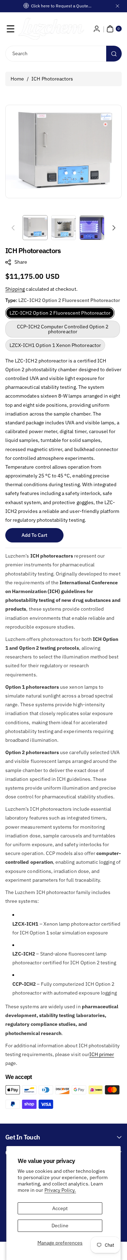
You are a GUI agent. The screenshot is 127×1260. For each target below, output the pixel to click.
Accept (60, 1208)
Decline (60, 1225)
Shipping (15, 289)
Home (17, 79)
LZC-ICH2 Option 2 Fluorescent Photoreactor (60, 313)
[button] (10, 29)
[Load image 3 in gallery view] (91, 227)
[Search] (114, 54)
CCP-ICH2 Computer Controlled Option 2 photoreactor (63, 329)
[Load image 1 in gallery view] (35, 227)
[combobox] (63, 54)
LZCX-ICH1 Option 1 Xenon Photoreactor (55, 345)
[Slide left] (13, 228)
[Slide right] (114, 228)
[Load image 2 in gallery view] (63, 227)
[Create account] (96, 29)
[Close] (117, 6)
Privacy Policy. (60, 1190)
